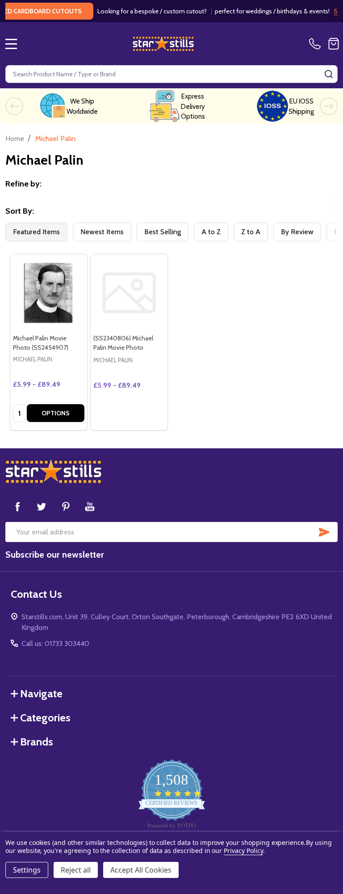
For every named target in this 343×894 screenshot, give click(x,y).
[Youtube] (90, 506)
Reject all (76, 870)
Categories (45, 717)
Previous (14, 106)
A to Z (211, 232)
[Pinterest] (66, 506)
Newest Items (102, 232)
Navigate (41, 693)
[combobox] (171, 74)
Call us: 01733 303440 (55, 643)
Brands (36, 741)
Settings (27, 870)
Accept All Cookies (141, 870)
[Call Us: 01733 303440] (316, 43)
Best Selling (162, 232)
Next (329, 106)
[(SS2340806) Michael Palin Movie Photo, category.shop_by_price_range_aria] (129, 292)
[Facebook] (17, 506)
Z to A (250, 232)
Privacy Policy (243, 850)
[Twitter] (41, 506)
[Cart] (333, 43)
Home (14, 138)
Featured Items (36, 232)
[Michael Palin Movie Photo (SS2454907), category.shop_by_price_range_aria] (48, 292)
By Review (297, 232)
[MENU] (11, 44)
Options (56, 413)
